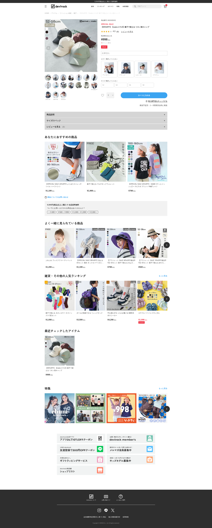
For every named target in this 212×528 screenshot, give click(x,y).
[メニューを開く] (47, 6)
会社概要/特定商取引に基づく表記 (95, 517)
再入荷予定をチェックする (157, 101)
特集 (118, 6)
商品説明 (50, 115)
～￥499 (51, 212)
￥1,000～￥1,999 (79, 212)
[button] (48, 48)
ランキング (101, 6)
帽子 (75, 13)
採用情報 (126, 517)
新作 (92, 6)
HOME (47, 13)
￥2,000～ (93, 212)
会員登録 (125, 6)
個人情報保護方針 (114, 517)
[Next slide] (167, 245)
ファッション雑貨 (65, 13)
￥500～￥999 (63, 212)
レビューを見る (127, 32)
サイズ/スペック (54, 121)
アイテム (54, 13)
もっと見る (163, 276)
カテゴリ (110, 6)
